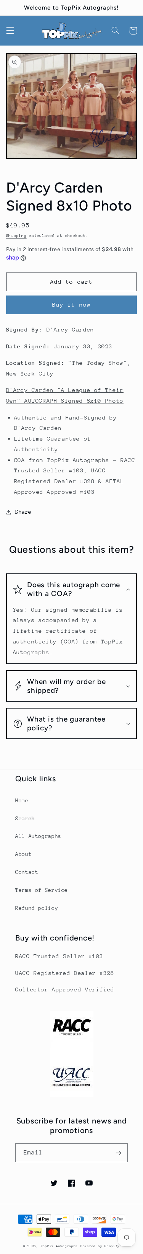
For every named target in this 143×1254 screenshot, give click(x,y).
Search (25, 818)
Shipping (16, 235)
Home (22, 800)
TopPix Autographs (59, 1246)
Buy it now (71, 304)
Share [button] (23, 512)
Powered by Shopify (100, 1246)
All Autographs (38, 836)
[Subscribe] (118, 1152)
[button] (10, 30)
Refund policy (36, 908)
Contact (26, 872)
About (23, 854)
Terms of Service (41, 890)
